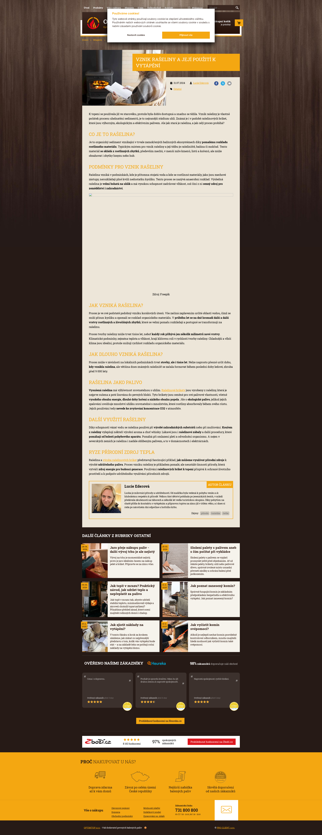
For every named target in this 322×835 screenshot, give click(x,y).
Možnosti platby (151, 808)
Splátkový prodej (152, 812)
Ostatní (177, 89)
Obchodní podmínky (122, 816)
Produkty (98, 7)
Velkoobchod (154, 7)
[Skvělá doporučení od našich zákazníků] (220, 772)
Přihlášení (197, 7)
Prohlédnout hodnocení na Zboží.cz (212, 741)
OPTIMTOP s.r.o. (92, 827)
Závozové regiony (121, 808)
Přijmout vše (186, 35)
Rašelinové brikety (173, 390)
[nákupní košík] (239, 23)
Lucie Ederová (201, 83)
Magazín (129, 7)
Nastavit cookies (136, 35)
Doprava (116, 812)
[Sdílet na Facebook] (216, 83)
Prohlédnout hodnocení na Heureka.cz (160, 721)
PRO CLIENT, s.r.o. (226, 827)
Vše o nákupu (114, 7)
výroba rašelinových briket (120, 460)
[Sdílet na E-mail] (229, 83)
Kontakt (169, 7)
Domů (85, 40)
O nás (140, 7)
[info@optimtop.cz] (226, 810)
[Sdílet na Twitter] (223, 83)
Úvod (86, 7)
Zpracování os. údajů (154, 816)
